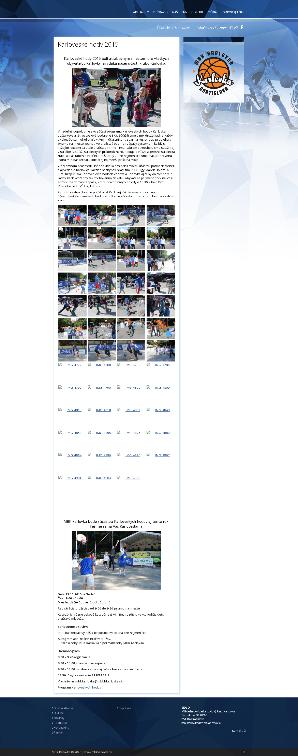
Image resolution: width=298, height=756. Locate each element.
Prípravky (160, 12)
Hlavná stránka (64, 708)
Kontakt (237, 730)
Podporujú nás (232, 12)
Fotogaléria (61, 727)
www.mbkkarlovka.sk (98, 752)
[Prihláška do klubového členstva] (217, 27)
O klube (197, 12)
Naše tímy (179, 12)
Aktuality (141, 12)
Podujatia (60, 723)
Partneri (59, 732)
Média (212, 12)
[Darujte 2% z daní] (174, 27)
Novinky (59, 718)
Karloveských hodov (86, 687)
